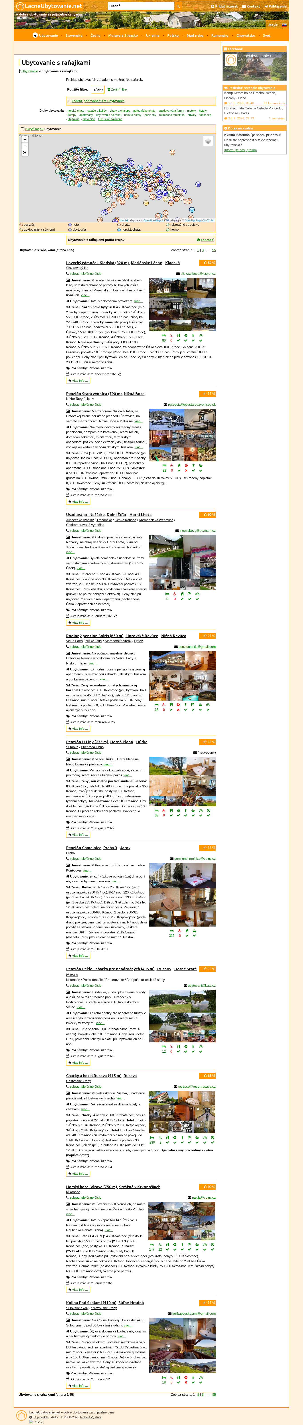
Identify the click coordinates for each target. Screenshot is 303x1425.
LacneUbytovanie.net (44, 1412)
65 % (211, 1075)
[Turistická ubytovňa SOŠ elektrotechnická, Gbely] (103, 183)
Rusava (130, 1075)
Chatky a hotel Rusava (94, 1075)
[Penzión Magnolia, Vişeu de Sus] (176, 199)
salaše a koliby (97, 110)
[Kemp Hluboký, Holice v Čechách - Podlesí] (91, 162)
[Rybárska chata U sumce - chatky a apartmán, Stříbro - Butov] (62, 167)
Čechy (95, 35)
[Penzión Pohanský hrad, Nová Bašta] (131, 192)
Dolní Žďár (116, 514)
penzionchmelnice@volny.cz (195, 858)
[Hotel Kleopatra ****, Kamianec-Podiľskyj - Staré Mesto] (198, 184)
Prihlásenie (277, 6)
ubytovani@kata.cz (202, 985)
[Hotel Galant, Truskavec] (167, 175)
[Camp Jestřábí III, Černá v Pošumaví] (72, 183)
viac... (85, 295)
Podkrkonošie (93, 980)
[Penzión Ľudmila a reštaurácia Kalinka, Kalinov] (151, 174)
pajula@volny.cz (204, 1197)
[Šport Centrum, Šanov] (95, 182)
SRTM (165, 220)
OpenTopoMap (193, 220)
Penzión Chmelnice (83, 847)
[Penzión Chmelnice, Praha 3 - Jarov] (182, 895)
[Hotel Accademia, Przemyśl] (160, 167)
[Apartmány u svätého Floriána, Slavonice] (85, 179)
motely (191, 110)
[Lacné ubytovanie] (21, 1415)
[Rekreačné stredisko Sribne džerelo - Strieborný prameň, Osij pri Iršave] (163, 189)
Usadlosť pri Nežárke (85, 514)
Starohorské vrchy (118, 641)
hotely (203, 110)
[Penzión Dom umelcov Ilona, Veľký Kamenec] (150, 189)
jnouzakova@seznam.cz (198, 530)
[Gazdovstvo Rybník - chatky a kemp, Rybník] (58, 171)
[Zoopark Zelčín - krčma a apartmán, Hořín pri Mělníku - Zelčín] (76, 158)
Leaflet (124, 220)
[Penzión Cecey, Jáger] (136, 196)
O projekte (41, 1417)
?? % (211, 393)
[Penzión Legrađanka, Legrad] (100, 220)
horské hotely (133, 115)
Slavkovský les (77, 268)
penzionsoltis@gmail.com (197, 646)
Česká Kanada (125, 520)
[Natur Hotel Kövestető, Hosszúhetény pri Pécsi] (115, 222)
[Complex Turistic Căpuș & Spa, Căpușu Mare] (165, 213)
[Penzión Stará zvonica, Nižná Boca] (182, 435)
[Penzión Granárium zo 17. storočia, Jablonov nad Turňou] (139, 185)
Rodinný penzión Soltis (95, 635)
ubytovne (73, 119)
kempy (72, 115)
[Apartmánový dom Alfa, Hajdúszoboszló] (146, 203)
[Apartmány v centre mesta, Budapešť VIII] (122, 202)
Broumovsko (114, 980)
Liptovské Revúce (142, 635)
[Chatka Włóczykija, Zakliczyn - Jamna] (140, 167)
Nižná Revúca (173, 635)
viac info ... (80, 380)
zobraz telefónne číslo (85, 273)
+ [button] (25, 139)
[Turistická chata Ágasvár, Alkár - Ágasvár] (130, 196)
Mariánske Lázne (146, 262)
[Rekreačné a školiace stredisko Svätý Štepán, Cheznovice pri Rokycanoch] (69, 167)
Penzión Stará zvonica (94, 393)
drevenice (89, 119)
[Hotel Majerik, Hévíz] (103, 212)
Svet (266, 35)
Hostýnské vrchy (78, 1081)
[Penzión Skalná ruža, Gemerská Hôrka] (136, 186)
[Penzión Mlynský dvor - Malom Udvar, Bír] (127, 196)
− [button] (25, 146)
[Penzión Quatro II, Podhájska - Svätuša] (115, 193)
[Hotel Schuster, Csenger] (159, 197)
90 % (211, 514)
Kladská (172, 262)
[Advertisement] (117, 48)
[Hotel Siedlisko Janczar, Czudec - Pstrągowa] (149, 164)
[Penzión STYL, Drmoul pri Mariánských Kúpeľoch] (58, 165)
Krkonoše (73, 980)
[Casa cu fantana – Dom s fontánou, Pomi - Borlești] (165, 199)
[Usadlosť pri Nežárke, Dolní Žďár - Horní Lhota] (182, 562)
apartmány (86, 115)
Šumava (72, 747)
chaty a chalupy (120, 110)
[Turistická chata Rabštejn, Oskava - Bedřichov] (103, 164)
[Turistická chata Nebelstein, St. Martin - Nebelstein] (79, 184)
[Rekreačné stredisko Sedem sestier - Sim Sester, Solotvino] (171, 195)
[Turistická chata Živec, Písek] (73, 174)
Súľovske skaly (77, 1308)
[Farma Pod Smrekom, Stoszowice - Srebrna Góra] (98, 155)
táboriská (205, 115)
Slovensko (74, 35)
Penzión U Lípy (87, 741)
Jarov (125, 847)
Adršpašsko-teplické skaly (145, 980)
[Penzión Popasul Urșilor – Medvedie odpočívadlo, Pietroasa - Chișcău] (158, 216)
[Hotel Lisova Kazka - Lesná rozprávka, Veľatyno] (165, 193)
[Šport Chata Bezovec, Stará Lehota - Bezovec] (111, 184)
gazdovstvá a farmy (171, 110)
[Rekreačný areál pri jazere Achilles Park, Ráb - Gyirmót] (107, 200)
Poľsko (173, 35)
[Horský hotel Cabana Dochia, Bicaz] (192, 210)
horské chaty (76, 110)
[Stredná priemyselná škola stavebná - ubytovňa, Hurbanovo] (113, 196)
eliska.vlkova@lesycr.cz (198, 273)
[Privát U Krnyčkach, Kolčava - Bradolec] (170, 188)
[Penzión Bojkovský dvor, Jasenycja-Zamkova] (162, 175)
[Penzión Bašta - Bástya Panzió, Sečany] (127, 193)
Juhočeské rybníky (80, 520)
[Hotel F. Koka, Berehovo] (158, 191)
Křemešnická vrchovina (156, 520)
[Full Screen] (25, 152)
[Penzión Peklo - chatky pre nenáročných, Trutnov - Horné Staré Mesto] (182, 1016)
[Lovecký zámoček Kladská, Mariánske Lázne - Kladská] (182, 304)
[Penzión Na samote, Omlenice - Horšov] (76, 183)
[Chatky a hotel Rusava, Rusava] (182, 1112)
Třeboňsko (104, 520)
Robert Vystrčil (90, 1417)
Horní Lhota (141, 514)
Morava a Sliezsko (123, 35)
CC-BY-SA (208, 220)
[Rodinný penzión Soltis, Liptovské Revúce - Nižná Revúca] (182, 676)
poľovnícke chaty (144, 110)
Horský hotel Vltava (91, 1186)
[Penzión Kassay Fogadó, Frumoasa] (191, 217)
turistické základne (110, 119)
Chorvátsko (245, 35)
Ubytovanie (48, 35)
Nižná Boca (134, 393)
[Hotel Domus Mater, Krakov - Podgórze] (131, 163)
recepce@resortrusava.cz (197, 1086)
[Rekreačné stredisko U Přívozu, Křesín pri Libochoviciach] (71, 157)
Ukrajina (152, 35)
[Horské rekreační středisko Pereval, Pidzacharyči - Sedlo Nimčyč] (184, 191)
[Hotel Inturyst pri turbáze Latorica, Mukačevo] (159, 188)
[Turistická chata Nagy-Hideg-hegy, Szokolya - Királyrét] (121, 195)
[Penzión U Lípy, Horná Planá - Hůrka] (182, 781)
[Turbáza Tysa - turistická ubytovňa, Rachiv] (174, 194)
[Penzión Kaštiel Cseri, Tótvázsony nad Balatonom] (109, 210)
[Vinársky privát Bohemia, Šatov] (91, 182)
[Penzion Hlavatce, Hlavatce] (77, 175)
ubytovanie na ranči (108, 115)
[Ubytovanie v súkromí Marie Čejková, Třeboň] (79, 179)
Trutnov (164, 968)
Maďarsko (195, 35)
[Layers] (208, 141)
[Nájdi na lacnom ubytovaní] (178, 6)
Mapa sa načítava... (116, 177)
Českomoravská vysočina (85, 525)
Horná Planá (121, 741)
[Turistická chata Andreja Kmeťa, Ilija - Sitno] (120, 188)
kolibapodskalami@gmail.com (194, 1313)
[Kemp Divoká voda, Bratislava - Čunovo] (104, 194)
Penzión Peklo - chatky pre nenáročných (110, 968)
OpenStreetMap (152, 220)
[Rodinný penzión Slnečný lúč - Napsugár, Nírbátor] (153, 197)
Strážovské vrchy (104, 1308)
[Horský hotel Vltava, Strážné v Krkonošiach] (182, 1221)
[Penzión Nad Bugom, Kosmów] (172, 152)
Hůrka (142, 741)
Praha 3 (110, 847)
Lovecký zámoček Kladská (97, 262)
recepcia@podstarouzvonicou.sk (192, 404)
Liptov (89, 399)
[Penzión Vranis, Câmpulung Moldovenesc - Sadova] (187, 201)
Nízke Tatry (74, 399)
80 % (211, 263)
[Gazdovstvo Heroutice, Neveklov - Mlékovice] (76, 167)
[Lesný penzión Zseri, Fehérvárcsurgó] (114, 205)
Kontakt (253, 6)
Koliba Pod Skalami (91, 1302)
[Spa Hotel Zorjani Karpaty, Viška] (159, 180)
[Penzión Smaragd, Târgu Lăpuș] (171, 203)
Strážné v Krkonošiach (139, 1186)
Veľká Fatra (74, 641)
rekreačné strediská (172, 115)
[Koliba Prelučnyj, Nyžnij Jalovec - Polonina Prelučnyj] (181, 198)
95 (214, 250)
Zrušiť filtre (119, 89)
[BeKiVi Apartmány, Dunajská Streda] (108, 195)
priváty (192, 115)
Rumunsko (219, 35)
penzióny (150, 115)
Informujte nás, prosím (240, 150)
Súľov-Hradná (131, 1302)
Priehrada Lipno (92, 747)
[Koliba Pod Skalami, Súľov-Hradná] (182, 1345)
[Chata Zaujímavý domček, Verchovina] (180, 192)
